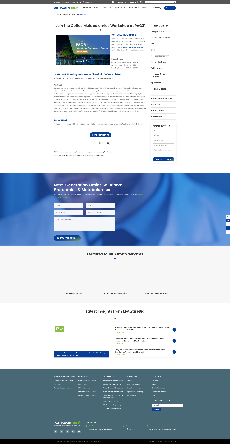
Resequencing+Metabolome (113, 392)
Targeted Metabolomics (62, 388)
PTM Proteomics (84, 388)
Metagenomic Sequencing (112, 409)
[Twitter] (93, 143)
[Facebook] (56, 431)
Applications (157, 82)
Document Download (160, 38)
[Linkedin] (67, 431)
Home (59, 14)
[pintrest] (73, 431)
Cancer (130, 381)
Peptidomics (82, 384)
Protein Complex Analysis (87, 395)
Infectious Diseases (134, 388)
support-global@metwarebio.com (67, 2)
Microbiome (131, 395)
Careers (154, 384)
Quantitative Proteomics (87, 381)
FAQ (153, 44)
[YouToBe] (108, 143)
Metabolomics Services (161, 98)
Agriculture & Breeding (135, 392)
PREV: (84, 152)
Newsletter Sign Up (158, 388)
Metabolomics (82, 14)
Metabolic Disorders (134, 384)
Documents (118, 2)
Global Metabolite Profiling (63, 381)
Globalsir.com (172, 441)
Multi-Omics (156, 116)
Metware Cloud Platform (158, 75)
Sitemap (151, 441)
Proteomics (156, 104)
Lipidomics (57, 384)
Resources (67, 14)
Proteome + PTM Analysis (87, 392)
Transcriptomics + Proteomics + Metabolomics (113, 396)
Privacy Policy (163, 441)
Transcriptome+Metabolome (113, 388)
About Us (155, 381)
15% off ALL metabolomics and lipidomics (129, 47)
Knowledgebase (158, 62)
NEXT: (79, 155)
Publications (131, 2)
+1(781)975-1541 (87, 2)
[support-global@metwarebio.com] (228, 220)
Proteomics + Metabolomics (113, 381)
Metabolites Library (160, 56)
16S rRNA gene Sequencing (112, 405)
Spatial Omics (157, 110)
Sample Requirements (161, 32)
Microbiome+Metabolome (112, 384)
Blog (73, 14)
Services (160, 89)
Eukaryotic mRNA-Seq (110, 401)
